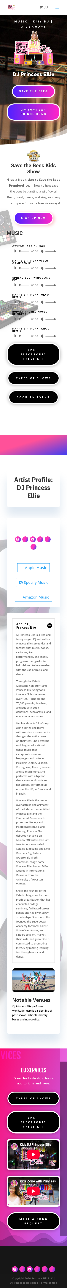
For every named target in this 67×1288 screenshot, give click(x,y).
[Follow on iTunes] (33, 547)
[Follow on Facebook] (40, 539)
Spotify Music (36, 582)
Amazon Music (36, 597)
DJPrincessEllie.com (23, 1282)
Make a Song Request (33, 1221)
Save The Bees (33, 91)
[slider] (49, 251)
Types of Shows (33, 378)
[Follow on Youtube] (33, 539)
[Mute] (42, 251)
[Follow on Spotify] (48, 539)
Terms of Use (48, 1282)
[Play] (15, 251)
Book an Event (33, 397)
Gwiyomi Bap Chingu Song (33, 112)
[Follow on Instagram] (18, 539)
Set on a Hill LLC (42, 1278)
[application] (33, 251)
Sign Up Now (33, 217)
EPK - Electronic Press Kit (33, 354)
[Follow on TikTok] (25, 539)
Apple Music (36, 567)
